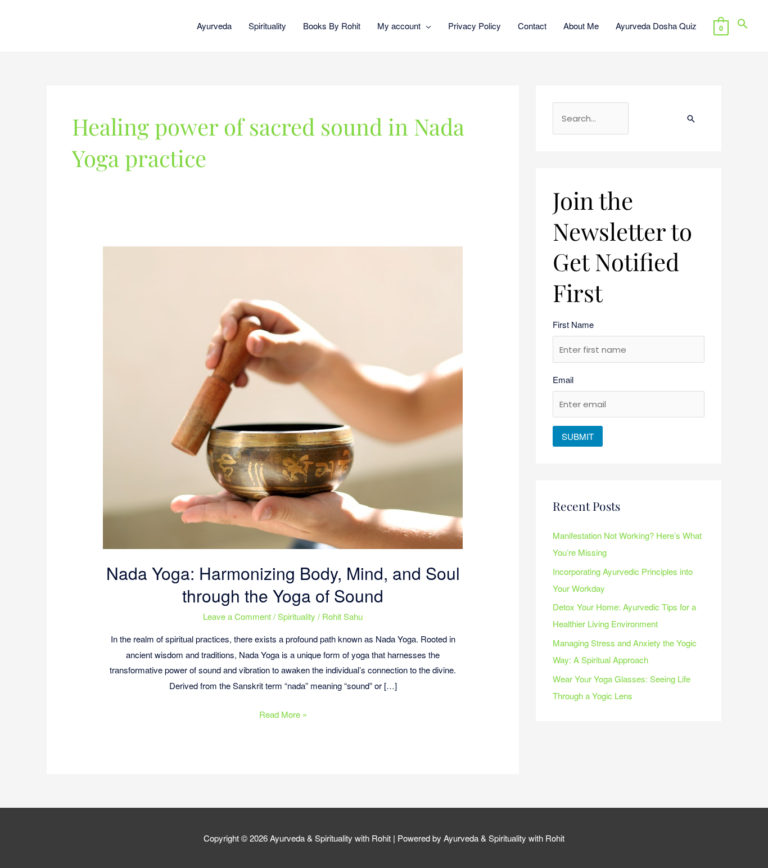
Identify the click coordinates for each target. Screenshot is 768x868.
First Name (573, 324)
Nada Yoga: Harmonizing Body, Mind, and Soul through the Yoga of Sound (283, 584)
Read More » (283, 713)
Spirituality (296, 616)
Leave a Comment (237, 616)
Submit (578, 436)
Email (563, 379)
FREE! (433, 16)
